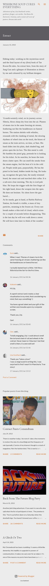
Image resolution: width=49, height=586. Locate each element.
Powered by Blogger (25, 576)
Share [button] (40, 236)
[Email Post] (4, 236)
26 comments (16, 524)
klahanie (13, 284)
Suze (12, 253)
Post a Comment (9, 377)
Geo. (12, 331)
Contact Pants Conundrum (18, 429)
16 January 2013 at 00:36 (20, 277)
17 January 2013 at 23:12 (20, 371)
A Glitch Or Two (12, 537)
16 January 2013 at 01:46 (20, 347)
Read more (41, 454)
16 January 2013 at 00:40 (20, 324)
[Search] (39, 4)
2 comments (16, 454)
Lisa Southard (15, 355)
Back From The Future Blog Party (21, 498)
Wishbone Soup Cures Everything (19, 5)
